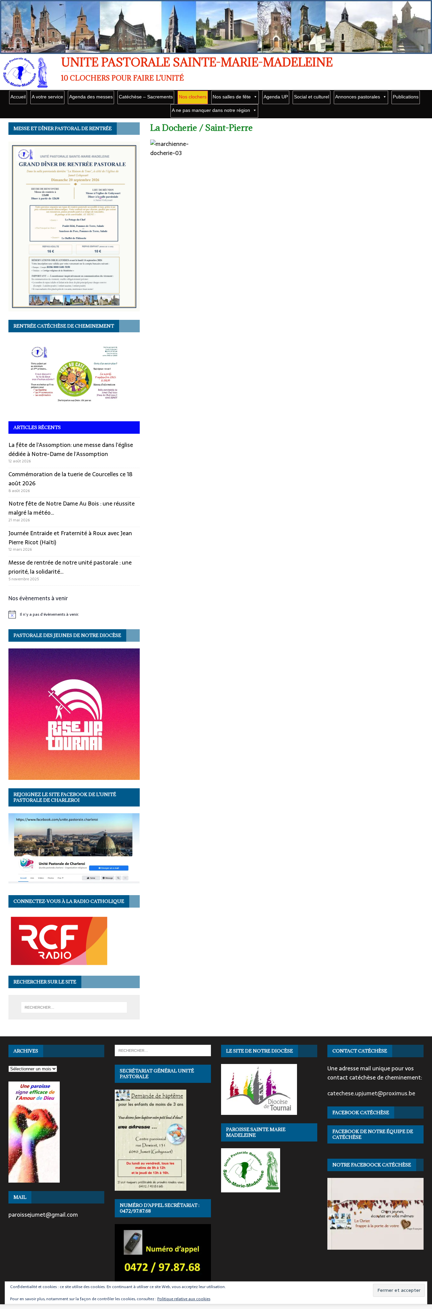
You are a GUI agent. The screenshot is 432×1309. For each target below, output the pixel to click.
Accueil (18, 96)
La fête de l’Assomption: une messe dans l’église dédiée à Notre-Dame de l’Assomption (70, 449)
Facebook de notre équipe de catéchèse (372, 1134)
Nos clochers (193, 96)
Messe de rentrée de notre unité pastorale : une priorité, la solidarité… (70, 567)
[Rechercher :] (74, 1007)
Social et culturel (311, 96)
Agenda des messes (91, 96)
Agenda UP (276, 96)
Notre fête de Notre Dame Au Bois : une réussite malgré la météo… (71, 508)
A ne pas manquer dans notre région (211, 110)
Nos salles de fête (232, 96)
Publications (405, 96)
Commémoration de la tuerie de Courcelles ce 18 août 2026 (70, 478)
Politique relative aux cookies (183, 1299)
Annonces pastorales (357, 96)
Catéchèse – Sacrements (146, 96)
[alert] (74, 614)
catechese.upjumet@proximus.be (371, 1093)
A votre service (47, 96)
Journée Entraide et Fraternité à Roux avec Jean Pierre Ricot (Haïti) (70, 537)
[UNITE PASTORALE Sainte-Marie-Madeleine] (216, 50)
